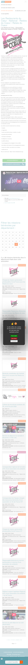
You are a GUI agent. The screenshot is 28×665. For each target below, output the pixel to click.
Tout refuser (14, 338)
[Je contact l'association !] (21, 662)
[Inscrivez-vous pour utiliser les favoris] (1, 658)
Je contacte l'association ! (12, 662)
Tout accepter (14, 335)
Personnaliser (14, 341)
